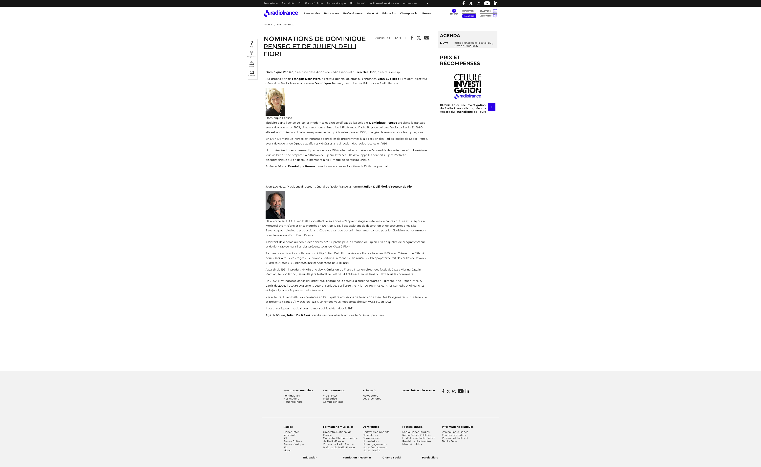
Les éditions (485, 16)
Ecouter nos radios (454, 435)
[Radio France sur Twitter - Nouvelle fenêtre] (471, 3)
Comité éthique (333, 401)
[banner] (380, 3)
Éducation (389, 13)
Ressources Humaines (298, 390)
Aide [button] (251, 47)
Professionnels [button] (353, 13)
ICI (299, 3)
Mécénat (372, 13)
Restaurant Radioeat (455, 438)
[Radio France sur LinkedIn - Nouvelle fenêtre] (467, 391)
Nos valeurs (370, 435)
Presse (426, 13)
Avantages (469, 16)
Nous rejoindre (293, 401)
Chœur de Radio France (338, 444)
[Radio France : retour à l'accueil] (281, 13)
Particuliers (430, 457)
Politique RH (291, 395)
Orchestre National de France (337, 433)
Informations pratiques (457, 426)
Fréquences (251, 57)
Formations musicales (338, 426)
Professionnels (412, 426)
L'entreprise (371, 426)
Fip (351, 3)
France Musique (336, 3)
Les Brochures (372, 398)
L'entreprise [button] (312, 13)
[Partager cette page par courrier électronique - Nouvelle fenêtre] (426, 38)
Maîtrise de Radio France (339, 447)
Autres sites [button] (410, 3)
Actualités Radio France (418, 390)
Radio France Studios (415, 431)
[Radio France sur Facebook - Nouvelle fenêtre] (463, 3)
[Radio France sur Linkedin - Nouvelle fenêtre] (495, 3)
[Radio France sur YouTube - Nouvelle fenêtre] (487, 3)
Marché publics (412, 444)
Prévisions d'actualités (416, 441)
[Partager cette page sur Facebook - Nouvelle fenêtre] (412, 38)
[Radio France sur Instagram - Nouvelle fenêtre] (478, 3)
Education (310, 457)
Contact (252, 75)
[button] (453, 12)
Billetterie (485, 11)
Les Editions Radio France (418, 438)
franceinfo (288, 3)
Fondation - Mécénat (357, 457)
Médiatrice (330, 398)
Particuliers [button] (331, 13)
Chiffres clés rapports (376, 431)
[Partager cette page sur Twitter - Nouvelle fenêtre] (418, 38)
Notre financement (375, 447)
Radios (288, 426)
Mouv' (360, 3)
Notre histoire (371, 450)
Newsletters (468, 11)
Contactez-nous (334, 390)
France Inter (271, 3)
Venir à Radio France (455, 431)
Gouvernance (371, 438)
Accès (251, 66)
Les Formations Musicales (383, 3)
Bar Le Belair (450, 441)
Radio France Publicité (416, 435)
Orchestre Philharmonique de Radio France (340, 439)
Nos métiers (291, 398)
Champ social (409, 13)
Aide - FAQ (330, 395)
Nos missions (371, 441)
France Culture (314, 3)
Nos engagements (375, 444)
